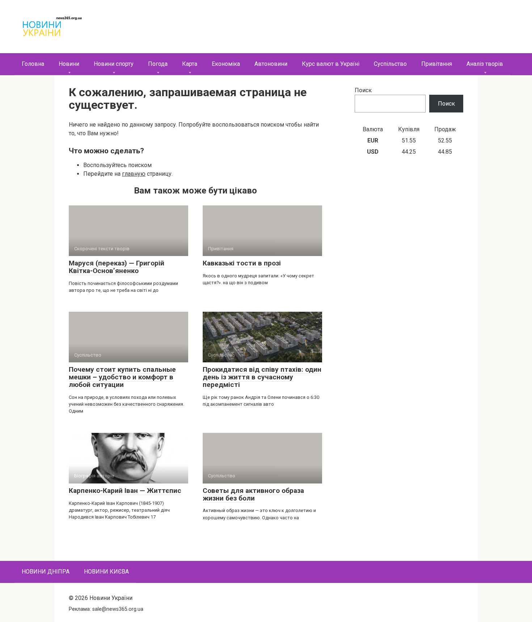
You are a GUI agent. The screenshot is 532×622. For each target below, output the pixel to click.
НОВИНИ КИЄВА (106, 571)
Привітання (436, 63)
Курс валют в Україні (330, 63)
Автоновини (270, 63)
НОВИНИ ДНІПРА (45, 571)
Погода (158, 63)
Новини (69, 63)
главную (133, 173)
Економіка (226, 63)
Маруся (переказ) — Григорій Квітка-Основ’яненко (116, 267)
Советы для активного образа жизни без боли (253, 494)
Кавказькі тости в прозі (242, 263)
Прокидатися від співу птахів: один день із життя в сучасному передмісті (262, 377)
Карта (189, 63)
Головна (33, 63)
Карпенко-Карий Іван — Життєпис (125, 490)
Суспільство (390, 63)
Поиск (363, 90)
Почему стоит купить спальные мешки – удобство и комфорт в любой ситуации (122, 377)
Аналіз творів (484, 63)
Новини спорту (114, 63)
